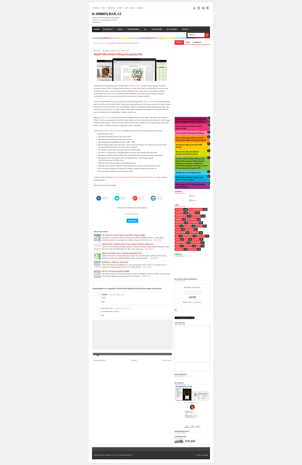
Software (126, 50)
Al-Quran (189, 229)
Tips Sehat (179, 212)
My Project (107, 29)
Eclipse (199, 226)
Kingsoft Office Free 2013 (112, 131)
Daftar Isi (120, 8)
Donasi (133, 8)
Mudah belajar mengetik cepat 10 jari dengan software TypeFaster (127, 244)
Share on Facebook (105, 198)
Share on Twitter (123, 198)
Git (187, 239)
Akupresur (188, 236)
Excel (178, 239)
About (103, 8)
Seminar (178, 219)
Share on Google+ (141, 198)
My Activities (172, 29)
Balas (103, 301)
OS (145, 29)
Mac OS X (188, 246)
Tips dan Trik (156, 29)
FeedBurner (197, 302)
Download (96, 8)
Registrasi (140, 8)
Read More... (158, 240)
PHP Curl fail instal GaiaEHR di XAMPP (115, 271)
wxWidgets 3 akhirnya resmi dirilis (115, 262)
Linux (177, 246)
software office (134, 86)
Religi (120, 29)
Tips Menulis (191, 219)
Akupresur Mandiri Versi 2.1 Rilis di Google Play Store (122, 253)
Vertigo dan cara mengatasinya (188, 173)
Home (97, 29)
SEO (177, 236)
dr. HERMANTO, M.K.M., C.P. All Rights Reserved (117, 455)
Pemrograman (133, 29)
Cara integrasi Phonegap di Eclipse (190, 133)
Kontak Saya (111, 8)
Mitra (127, 8)
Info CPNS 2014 (107, 308)
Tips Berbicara (181, 216)
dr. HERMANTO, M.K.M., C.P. (106, 14)
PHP (198, 246)
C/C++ (177, 226)
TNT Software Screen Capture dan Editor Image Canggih (123, 235)
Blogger (201, 236)
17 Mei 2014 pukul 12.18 (122, 308)
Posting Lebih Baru (100, 360)
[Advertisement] (167, 17)
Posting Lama (167, 360)
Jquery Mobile (181, 242)
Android (188, 226)
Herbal (192, 212)
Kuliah (178, 229)
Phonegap (194, 232)
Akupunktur (194, 222)
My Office (179, 209)
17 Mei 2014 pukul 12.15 (116, 295)
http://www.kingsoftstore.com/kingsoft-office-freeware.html (135, 177)
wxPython (192, 249)
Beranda (134, 360)
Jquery (196, 239)
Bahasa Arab (180, 232)
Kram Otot (196, 242)
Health (185, 29)
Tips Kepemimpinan (195, 209)
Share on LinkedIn (159, 198)
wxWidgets (180, 222)
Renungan (179, 249)
